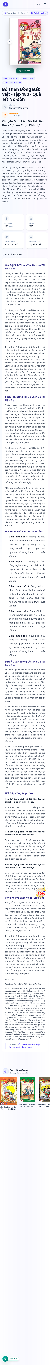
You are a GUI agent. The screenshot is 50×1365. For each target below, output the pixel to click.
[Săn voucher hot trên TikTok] (40, 892)
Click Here (13, 1358)
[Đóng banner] (46, 887)
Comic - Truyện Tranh (12, 83)
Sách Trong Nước (11, 78)
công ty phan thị (18, 107)
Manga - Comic (28, 78)
